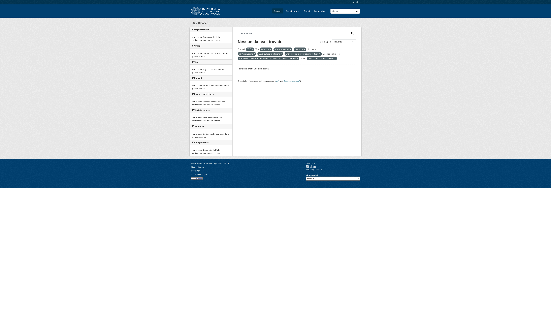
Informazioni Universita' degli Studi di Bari (210, 163)
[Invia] (357, 11)
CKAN (311, 166)
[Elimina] (252, 49)
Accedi (355, 2)
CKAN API (195, 171)
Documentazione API (292, 81)
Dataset (277, 11)
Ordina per (325, 42)
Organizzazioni (292, 11)
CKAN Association (199, 174)
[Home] (193, 23)
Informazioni (319, 11)
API (277, 81)
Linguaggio (311, 175)
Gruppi (306, 11)
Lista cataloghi (197, 167)
